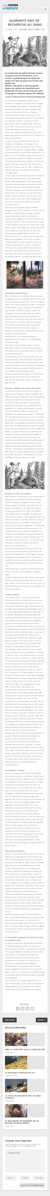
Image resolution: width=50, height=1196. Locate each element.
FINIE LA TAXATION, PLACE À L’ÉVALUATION (25, 1049)
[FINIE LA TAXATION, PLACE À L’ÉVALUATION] (25, 1039)
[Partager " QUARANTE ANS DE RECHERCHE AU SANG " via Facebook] (17, 1008)
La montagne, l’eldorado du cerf (20, 1072)
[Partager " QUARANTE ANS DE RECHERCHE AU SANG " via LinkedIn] (27, 1008)
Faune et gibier (34, 29)
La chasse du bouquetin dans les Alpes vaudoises (23, 1097)
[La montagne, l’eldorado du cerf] (25, 1062)
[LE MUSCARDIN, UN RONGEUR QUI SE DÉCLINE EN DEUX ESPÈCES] (25, 1110)
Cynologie (23, 29)
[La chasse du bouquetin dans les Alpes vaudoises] (25, 1085)
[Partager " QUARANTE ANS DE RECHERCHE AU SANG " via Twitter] (22, 1008)
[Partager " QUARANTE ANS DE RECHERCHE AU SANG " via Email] (32, 1008)
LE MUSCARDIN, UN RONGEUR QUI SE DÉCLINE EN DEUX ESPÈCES (22, 1122)
